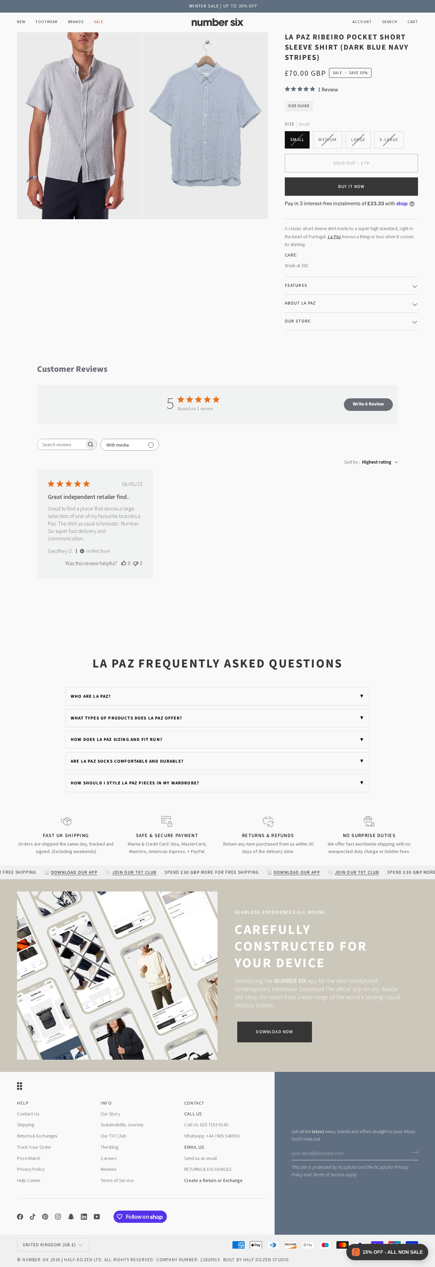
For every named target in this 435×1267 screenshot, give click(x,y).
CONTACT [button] (194, 1103)
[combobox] (371, 462)
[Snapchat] (71, 1217)
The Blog (109, 1147)
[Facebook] (20, 1217)
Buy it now (351, 187)
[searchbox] (60, 444)
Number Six (35, 1260)
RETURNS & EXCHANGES (207, 1169)
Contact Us (28, 1114)
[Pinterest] (45, 1217)
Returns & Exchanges (37, 1136)
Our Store (298, 321)
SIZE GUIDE (299, 106)
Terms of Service (328, 1174)
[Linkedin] (84, 1217)
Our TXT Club (113, 1136)
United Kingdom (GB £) (49, 1245)
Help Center (28, 1180)
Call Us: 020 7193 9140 (206, 1125)
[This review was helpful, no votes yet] (123, 563)
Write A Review (368, 404)
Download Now (274, 1032)
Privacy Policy (31, 1169)
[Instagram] (58, 1217)
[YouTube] (97, 1217)
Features (296, 285)
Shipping (25, 1125)
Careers (108, 1158)
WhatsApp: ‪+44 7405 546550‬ (211, 1136)
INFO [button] (106, 1103)
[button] (47, 22)
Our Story (110, 1114)
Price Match (28, 1158)
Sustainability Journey (122, 1125)
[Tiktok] (32, 1217)
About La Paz (300, 303)
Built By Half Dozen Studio (256, 1260)
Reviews (108, 1169)
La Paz (334, 236)
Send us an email (200, 1158)
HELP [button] (23, 1103)
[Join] (412, 1152)
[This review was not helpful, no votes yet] (135, 563)
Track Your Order (34, 1147)
